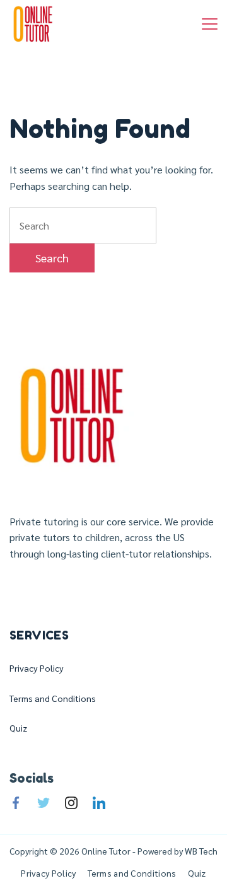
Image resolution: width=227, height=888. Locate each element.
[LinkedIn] (99, 803)
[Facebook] (15, 803)
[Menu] (210, 24)
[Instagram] (71, 803)
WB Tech (200, 850)
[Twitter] (43, 803)
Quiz (18, 727)
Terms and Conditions (52, 698)
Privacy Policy (36, 667)
